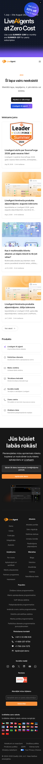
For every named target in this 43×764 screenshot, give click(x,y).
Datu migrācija (32, 529)
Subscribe (22, 704)
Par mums (11, 558)
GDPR (23, 747)
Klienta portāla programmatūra (21, 619)
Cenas (11, 531)
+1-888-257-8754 (22, 641)
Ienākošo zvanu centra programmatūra (21, 609)
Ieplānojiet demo (21, 476)
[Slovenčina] (23, 730)
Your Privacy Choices (33, 750)
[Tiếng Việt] (3, 734)
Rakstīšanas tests (32, 576)
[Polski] (7, 730)
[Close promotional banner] (40, 2)
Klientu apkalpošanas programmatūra (21, 595)
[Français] (7, 727)
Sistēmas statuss (32, 534)
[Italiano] (19, 727)
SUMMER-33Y (14, 37)
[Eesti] (36, 723)
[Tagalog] (36, 730)
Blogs (32, 558)
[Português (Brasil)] (11, 730)
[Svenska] (32, 730)
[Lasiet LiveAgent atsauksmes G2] (21, 680)
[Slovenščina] (28, 730)
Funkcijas (10, 535)
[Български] (7, 723)
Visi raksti (8, 328)
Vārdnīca (32, 562)
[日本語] (23, 727)
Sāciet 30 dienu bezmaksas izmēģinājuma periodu (21, 468)
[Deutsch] (19, 723)
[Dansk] (15, 723)
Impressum (11, 579)
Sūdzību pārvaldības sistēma (22, 614)
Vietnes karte (34, 747)
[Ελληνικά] (23, 723)
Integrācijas (11, 540)
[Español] (32, 723)
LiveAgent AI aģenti (20, 106)
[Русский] (19, 730)
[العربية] (3, 723)
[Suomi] (3, 727)
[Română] (15, 730)
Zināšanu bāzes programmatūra (21, 590)
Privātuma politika (10, 747)
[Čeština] (11, 723)
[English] (28, 723)
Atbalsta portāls (32, 525)
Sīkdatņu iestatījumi (9, 750)
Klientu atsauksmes (11, 570)
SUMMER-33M (19, 34)
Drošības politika (32, 743)
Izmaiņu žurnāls (32, 539)
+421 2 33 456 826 (23, 637)
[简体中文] (7, 734)
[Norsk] (3, 730)
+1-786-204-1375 (22, 646)
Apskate (11, 545)
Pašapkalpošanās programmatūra (21, 605)
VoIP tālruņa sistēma (21, 600)
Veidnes (32, 572)
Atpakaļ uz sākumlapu (21, 100)
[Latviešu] (32, 727)
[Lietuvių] (28, 727)
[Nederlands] (36, 727)
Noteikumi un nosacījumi (13, 743)
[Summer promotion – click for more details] (21, 28)
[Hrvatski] (11, 727)
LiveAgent (29, 460)
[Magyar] (15, 727)
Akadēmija (32, 567)
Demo (11, 526)
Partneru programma (11, 575)
